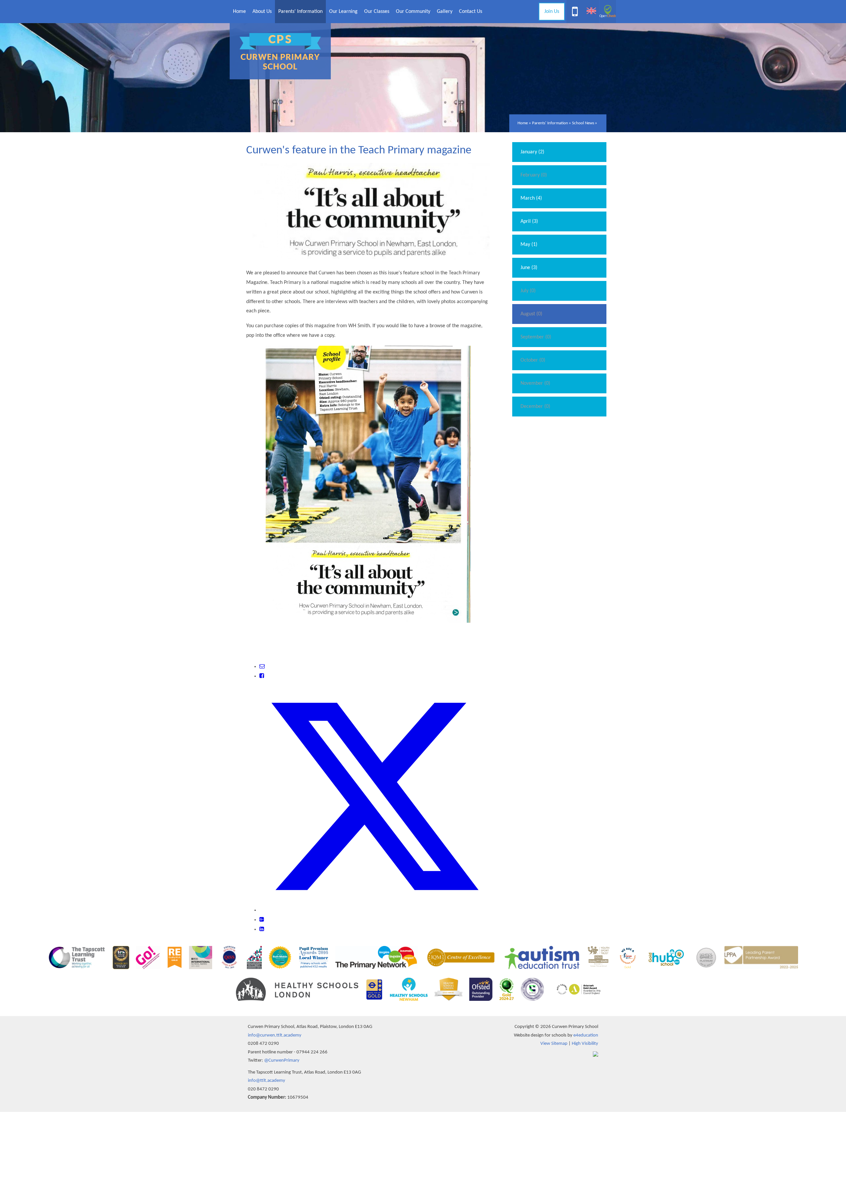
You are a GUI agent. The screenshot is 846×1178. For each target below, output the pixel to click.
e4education (585, 1035)
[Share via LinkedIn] (261, 929)
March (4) (531, 198)
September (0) (535, 337)
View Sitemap (553, 1043)
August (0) (531, 314)
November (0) (535, 383)
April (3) (529, 221)
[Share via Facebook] (261, 676)
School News (583, 123)
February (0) (533, 175)
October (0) (532, 360)
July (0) (528, 291)
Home (523, 123)
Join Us (551, 11)
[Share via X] (374, 910)
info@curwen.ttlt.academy (274, 1035)
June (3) (528, 267)
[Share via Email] (262, 666)
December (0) (535, 406)
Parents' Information (550, 123)
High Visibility (585, 1043)
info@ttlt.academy (266, 1080)
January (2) (532, 152)
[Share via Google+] (261, 920)
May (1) (528, 244)
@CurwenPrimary (281, 1060)
